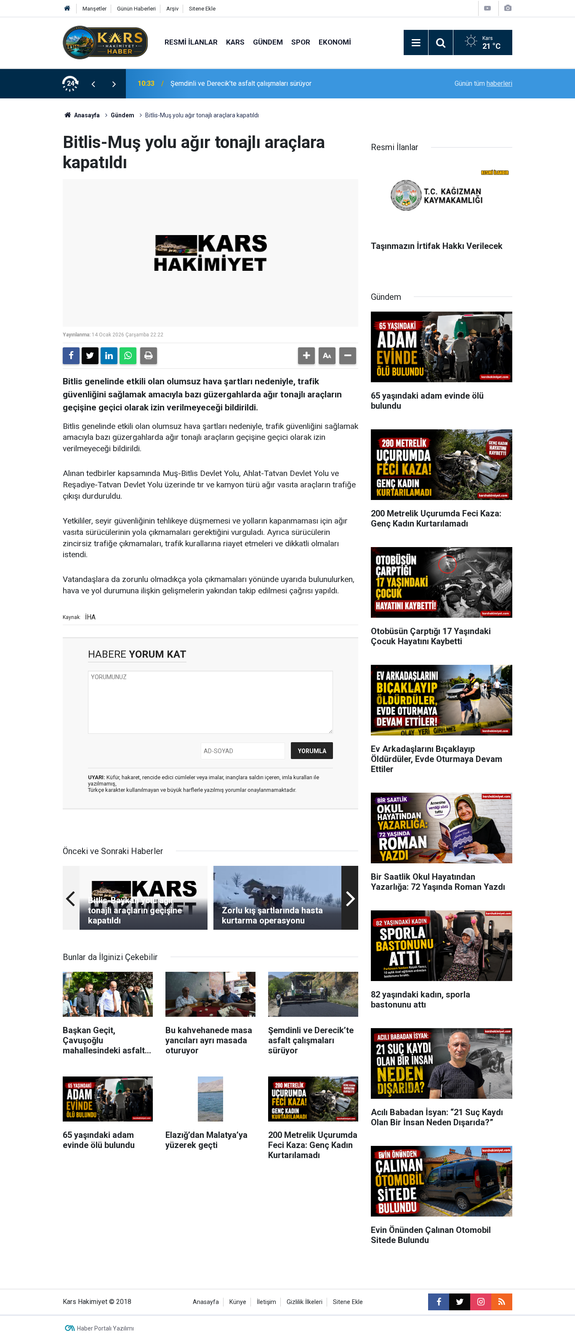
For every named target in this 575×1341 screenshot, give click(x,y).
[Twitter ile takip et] (459, 1301)
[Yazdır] (148, 355)
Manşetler (94, 8)
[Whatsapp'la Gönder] (128, 355)
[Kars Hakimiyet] (105, 42)
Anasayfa (86, 115)
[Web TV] (487, 8)
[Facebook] (71, 355)
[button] (306, 355)
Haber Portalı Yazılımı (105, 1328)
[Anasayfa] (67, 8)
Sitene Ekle (202, 8)
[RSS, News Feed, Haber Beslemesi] (501, 1301)
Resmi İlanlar (191, 42)
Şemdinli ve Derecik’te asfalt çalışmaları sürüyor (240, 83)
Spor (300, 42)
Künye (237, 1302)
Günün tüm (483, 83)
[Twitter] (90, 355)
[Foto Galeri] (507, 8)
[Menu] (415, 43)
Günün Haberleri (136, 8)
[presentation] (93, 84)
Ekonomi (335, 42)
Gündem (268, 42)
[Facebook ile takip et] (438, 1301)
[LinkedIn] (109, 355)
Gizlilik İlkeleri (304, 1302)
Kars (235, 42)
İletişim (266, 1302)
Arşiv (172, 8)
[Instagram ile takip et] (480, 1301)
